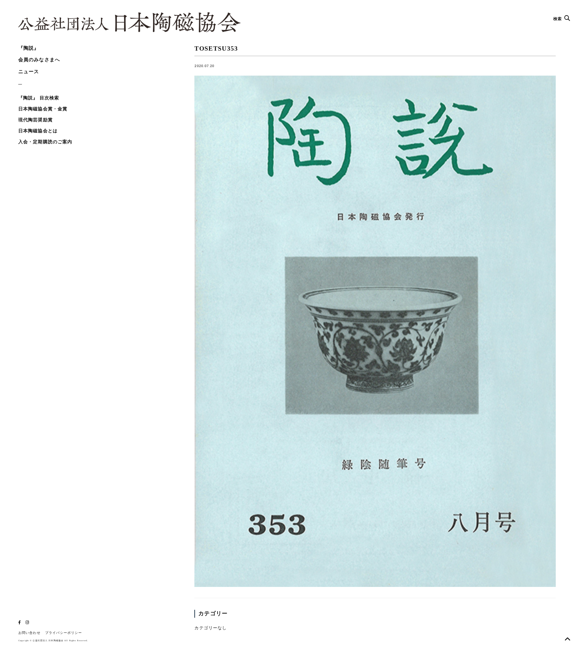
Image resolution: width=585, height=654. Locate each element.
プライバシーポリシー (63, 633)
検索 (558, 18)
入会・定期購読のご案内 (45, 141)
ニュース (28, 71)
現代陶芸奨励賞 (35, 119)
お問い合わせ (29, 633)
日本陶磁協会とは (38, 130)
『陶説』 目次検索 (38, 97)
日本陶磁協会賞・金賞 (42, 108)
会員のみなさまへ (39, 59)
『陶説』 (28, 48)
